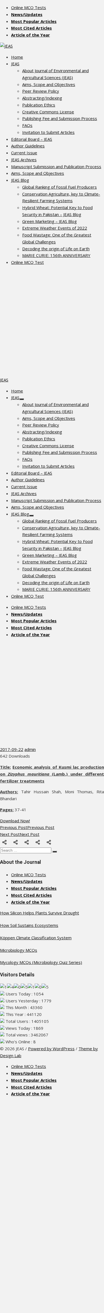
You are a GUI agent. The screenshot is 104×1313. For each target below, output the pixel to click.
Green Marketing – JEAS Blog (49, 221)
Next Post (19, 834)
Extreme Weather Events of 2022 (54, 228)
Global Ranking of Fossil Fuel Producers (59, 187)
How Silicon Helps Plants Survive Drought (39, 913)
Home (17, 57)
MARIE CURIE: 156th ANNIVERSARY (56, 255)
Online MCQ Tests (28, 7)
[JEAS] (6, 46)
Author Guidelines (28, 146)
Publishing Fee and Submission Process (59, 118)
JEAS (15, 63)
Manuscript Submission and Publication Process (56, 166)
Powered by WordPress (51, 1048)
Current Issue (24, 152)
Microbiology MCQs (18, 950)
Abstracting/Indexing (42, 98)
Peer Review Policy (40, 91)
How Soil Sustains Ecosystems (29, 925)
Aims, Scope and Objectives (48, 84)
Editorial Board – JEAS (31, 139)
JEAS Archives (24, 159)
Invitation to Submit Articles (48, 132)
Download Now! (15, 820)
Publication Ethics (38, 105)
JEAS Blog (20, 180)
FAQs (27, 125)
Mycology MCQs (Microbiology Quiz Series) (41, 962)
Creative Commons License (48, 112)
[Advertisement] (52, 322)
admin (30, 749)
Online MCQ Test (27, 262)
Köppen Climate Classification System (36, 937)
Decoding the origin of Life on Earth (56, 248)
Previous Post (27, 827)
